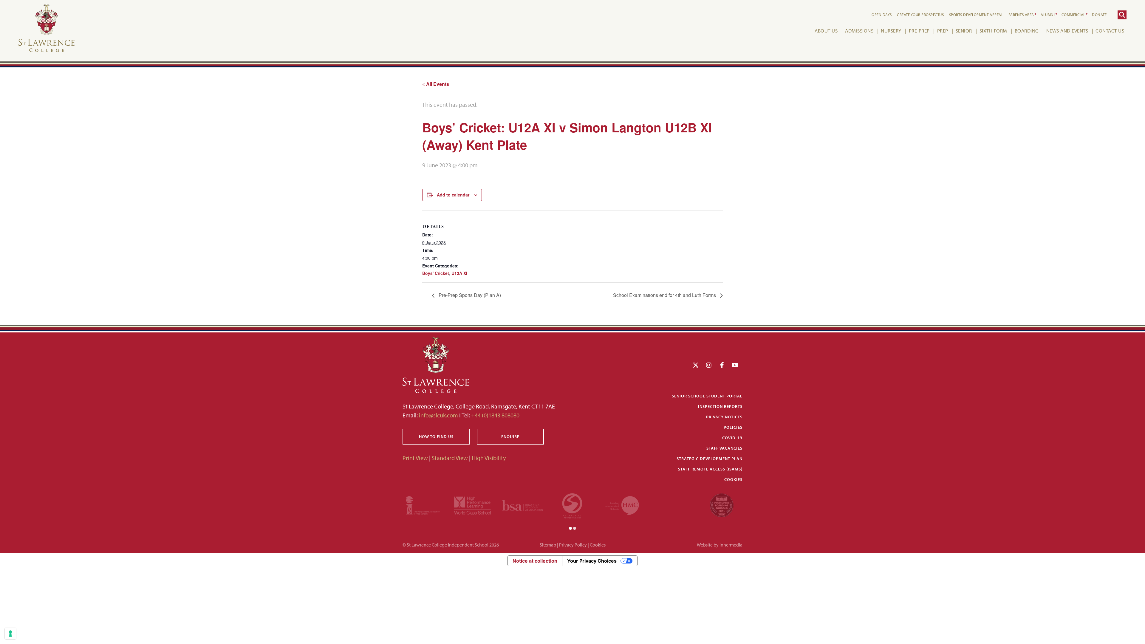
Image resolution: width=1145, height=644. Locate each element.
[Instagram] (708, 365)
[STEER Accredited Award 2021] (572, 504)
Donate (1099, 14)
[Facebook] (722, 365)
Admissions (859, 30)
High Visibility (489, 458)
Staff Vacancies (724, 448)
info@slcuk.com (438, 415)
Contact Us (1110, 30)
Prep (942, 30)
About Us (826, 30)
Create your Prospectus (920, 14)
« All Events (435, 83)
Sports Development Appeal (976, 14)
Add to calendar (453, 195)
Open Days (882, 14)
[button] (570, 527)
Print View (415, 458)
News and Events (1067, 30)
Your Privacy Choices (592, 561)
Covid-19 (732, 437)
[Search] (1122, 14)
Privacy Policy (573, 545)
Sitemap (548, 545)
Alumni (1048, 14)
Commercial (1073, 14)
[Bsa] (522, 504)
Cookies (733, 479)
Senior (964, 30)
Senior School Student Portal (707, 396)
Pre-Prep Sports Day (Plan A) (469, 295)
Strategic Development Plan (709, 458)
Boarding (1027, 30)
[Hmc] (622, 504)
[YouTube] (735, 365)
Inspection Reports (720, 406)
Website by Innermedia (719, 545)
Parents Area (1021, 14)
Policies (733, 427)
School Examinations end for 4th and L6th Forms (665, 295)
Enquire (510, 436)
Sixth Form (993, 30)
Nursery (891, 30)
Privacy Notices (724, 416)
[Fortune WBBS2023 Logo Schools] (722, 504)
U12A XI (459, 273)
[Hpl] (472, 504)
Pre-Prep (919, 30)
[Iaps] (423, 504)
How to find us (436, 436)
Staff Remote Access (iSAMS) (710, 469)
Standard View (450, 458)
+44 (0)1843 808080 (494, 415)
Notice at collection (535, 561)
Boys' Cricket (435, 273)
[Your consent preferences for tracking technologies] (10, 633)
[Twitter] (696, 365)
